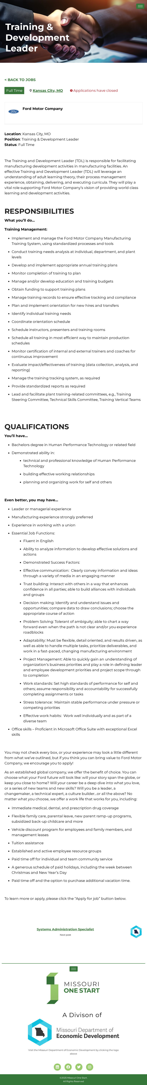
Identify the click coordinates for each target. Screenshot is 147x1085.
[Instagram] (89, 1067)
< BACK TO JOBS (20, 80)
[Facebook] (68, 1067)
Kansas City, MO (48, 90)
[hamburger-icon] (140, 6)
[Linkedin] (57, 1067)
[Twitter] (78, 1067)
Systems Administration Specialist (65, 929)
